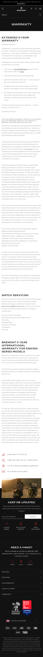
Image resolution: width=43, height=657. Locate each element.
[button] (21, 572)
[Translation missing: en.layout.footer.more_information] (27, 607)
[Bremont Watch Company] (21, 9)
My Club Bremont (20, 69)
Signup (33, 516)
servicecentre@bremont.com (13, 306)
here (22, 71)
